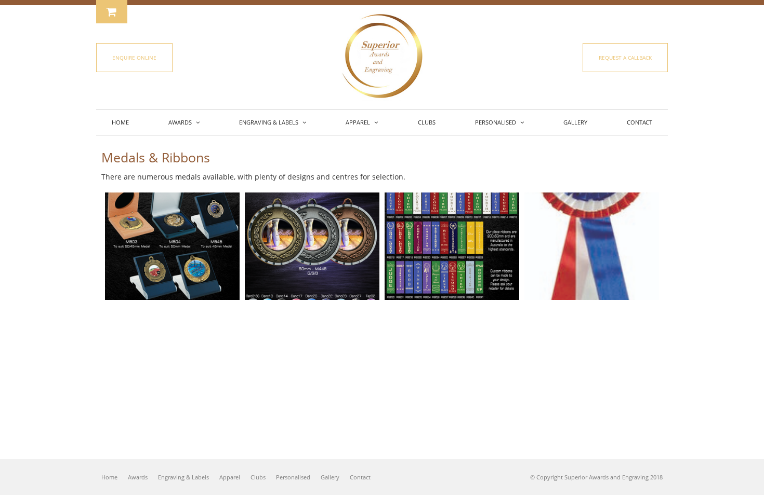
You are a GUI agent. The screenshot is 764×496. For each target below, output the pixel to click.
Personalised (293, 477)
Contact (360, 477)
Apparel (229, 477)
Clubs (258, 477)
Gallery (330, 477)
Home (109, 477)
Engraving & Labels (183, 477)
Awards (138, 477)
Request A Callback (625, 57)
